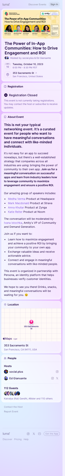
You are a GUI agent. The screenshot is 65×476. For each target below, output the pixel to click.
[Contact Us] (39, 434)
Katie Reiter (15, 211)
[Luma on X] (34, 434)
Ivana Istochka (13, 222)
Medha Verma (16, 198)
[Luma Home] (6, 4)
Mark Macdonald (18, 203)
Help (26, 439)
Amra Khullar (16, 207)
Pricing (18, 439)
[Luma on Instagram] (28, 434)
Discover (7, 439)
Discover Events (37, 4)
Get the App (51, 433)
